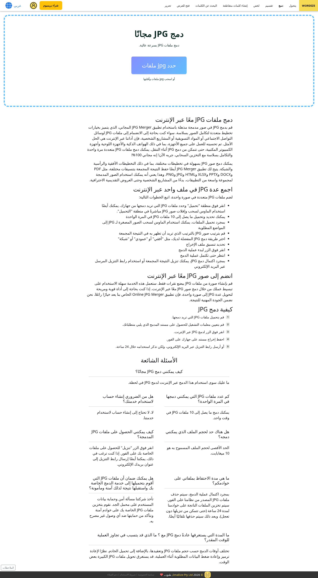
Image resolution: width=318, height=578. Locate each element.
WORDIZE (308, 5)
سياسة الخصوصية (146, 574)
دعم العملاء (112, 574)
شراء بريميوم (51, 5)
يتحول (292, 5)
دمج (281, 5)
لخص (256, 5)
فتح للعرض (183, 5)
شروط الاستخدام (128, 574)
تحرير (168, 5)
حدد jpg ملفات (159, 65)
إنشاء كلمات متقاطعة (235, 5)
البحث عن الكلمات (206, 5)
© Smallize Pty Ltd (188, 575)
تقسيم (269, 5)
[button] (33, 5)
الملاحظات (8, 567)
